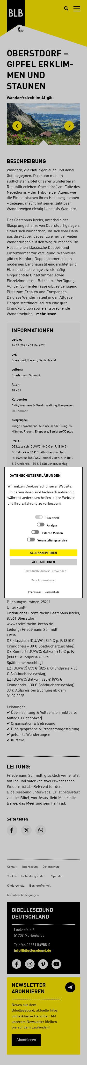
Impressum (35, 592)
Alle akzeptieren (43, 553)
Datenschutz (52, 592)
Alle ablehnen (43, 562)
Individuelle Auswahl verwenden (45, 571)
